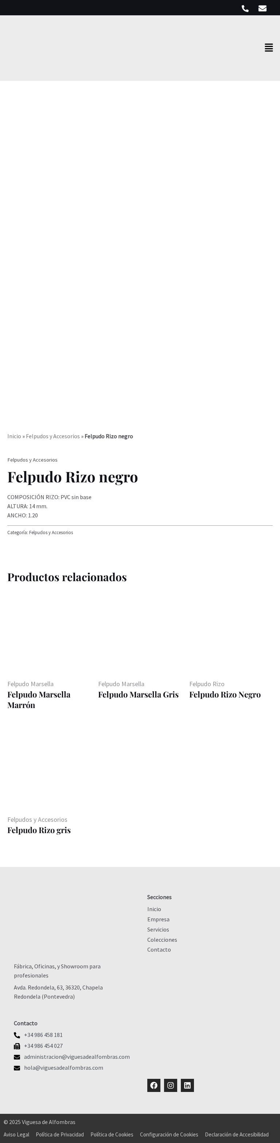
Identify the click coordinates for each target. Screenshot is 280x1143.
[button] (269, 48)
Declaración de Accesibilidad (237, 1134)
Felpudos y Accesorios (53, 436)
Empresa (158, 919)
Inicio (14, 436)
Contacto (159, 949)
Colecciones (162, 939)
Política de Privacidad (60, 1134)
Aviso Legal (16, 1134)
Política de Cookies (111, 1134)
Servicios (158, 929)
